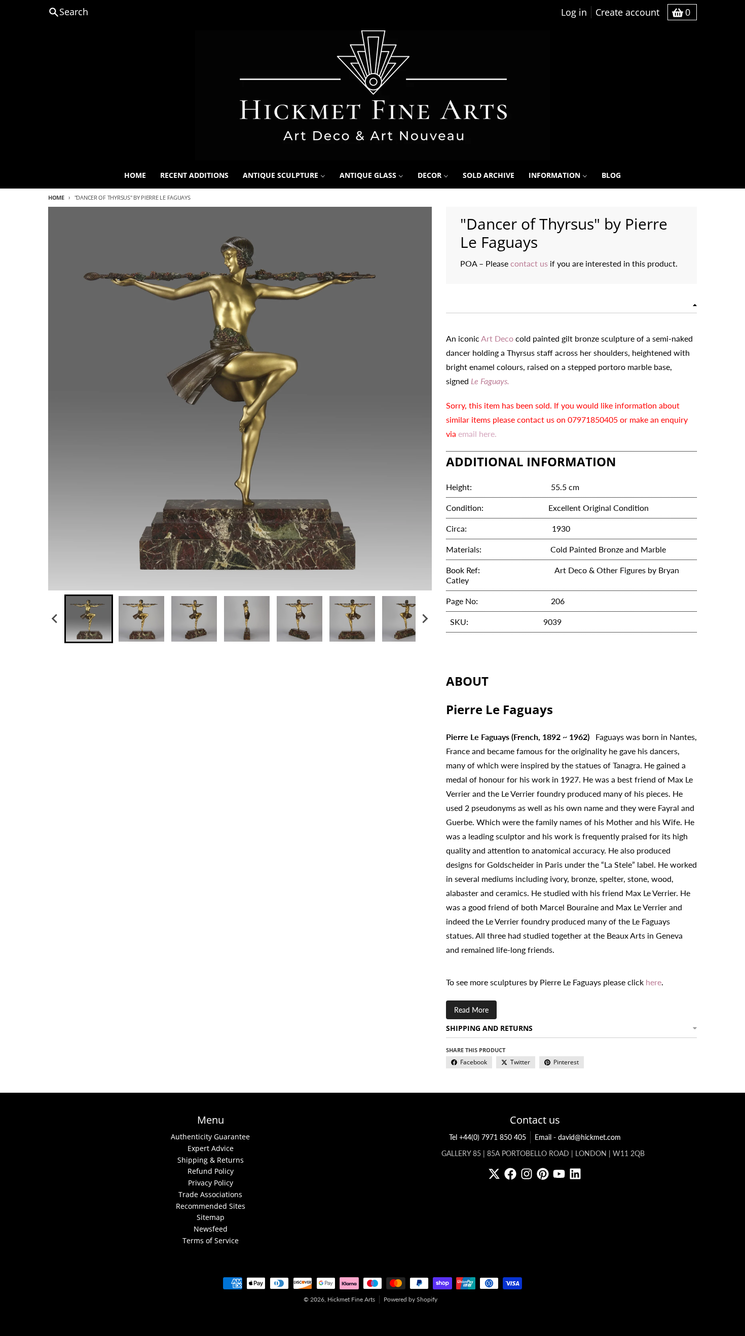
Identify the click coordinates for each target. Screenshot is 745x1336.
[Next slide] (425, 619)
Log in (574, 12)
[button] (88, 619)
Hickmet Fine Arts (351, 1299)
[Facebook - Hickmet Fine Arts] (510, 1174)
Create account (627, 12)
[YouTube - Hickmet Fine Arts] (559, 1174)
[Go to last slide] (55, 619)
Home (56, 197)
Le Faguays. (490, 381)
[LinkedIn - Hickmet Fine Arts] (575, 1174)
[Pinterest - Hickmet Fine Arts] (543, 1174)
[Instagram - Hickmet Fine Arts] (526, 1174)
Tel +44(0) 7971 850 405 (487, 1137)
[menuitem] (135, 175)
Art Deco (497, 338)
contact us (530, 263)
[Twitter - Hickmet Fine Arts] (494, 1174)
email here (476, 433)
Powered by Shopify (410, 1299)
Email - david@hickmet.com (578, 1137)
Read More (471, 1010)
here (653, 982)
